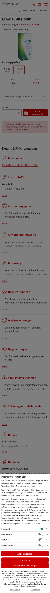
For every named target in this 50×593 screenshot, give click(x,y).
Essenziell (5, 529)
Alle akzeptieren (25, 553)
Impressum (35, 589)
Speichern (25, 560)
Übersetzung (6, 534)
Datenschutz (15, 589)
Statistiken (6, 540)
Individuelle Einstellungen (25, 565)
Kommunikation (8, 545)
